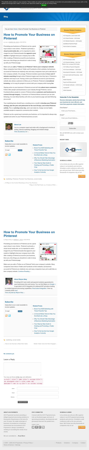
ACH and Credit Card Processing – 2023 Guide (72, 76)
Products (58, 443)
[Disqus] (30, 207)
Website (12, 397)
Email (13, 392)
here (16, 290)
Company (75, 443)
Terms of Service (9, 445)
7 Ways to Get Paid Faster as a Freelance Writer (43, 185)
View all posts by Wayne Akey (15, 292)
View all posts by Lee (21, 131)
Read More (21, 436)
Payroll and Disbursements (69, 82)
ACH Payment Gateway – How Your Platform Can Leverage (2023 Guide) (71, 63)
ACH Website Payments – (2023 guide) (72, 41)
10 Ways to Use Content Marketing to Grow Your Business (20, 183)
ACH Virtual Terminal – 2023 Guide (71, 38)
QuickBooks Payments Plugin (70, 43)
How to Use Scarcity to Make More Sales (16, 343)
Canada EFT (66, 87)
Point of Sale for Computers (69, 46)
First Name (64, 107)
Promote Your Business (26, 179)
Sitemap (17, 445)
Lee (6, 42)
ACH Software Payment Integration (71, 67)
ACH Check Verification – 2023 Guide (72, 69)
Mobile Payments (67, 79)
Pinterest (15, 179)
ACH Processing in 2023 (69, 59)
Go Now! (81, 176)
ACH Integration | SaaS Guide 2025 (71, 35)
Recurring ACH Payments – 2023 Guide (72, 72)
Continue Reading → (24, 271)
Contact (45, 8)
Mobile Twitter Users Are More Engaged (45, 343)
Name (13, 388)
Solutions (67, 443)
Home (15, 29)
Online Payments (67, 90)
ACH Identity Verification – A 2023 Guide (72, 85)
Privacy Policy (28, 443)
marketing (9, 179)
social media (38, 179)
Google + (53, 284)
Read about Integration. (39, 288)
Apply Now (37, 8)
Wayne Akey (8, 239)
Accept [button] (44, 5)
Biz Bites (23, 42)
